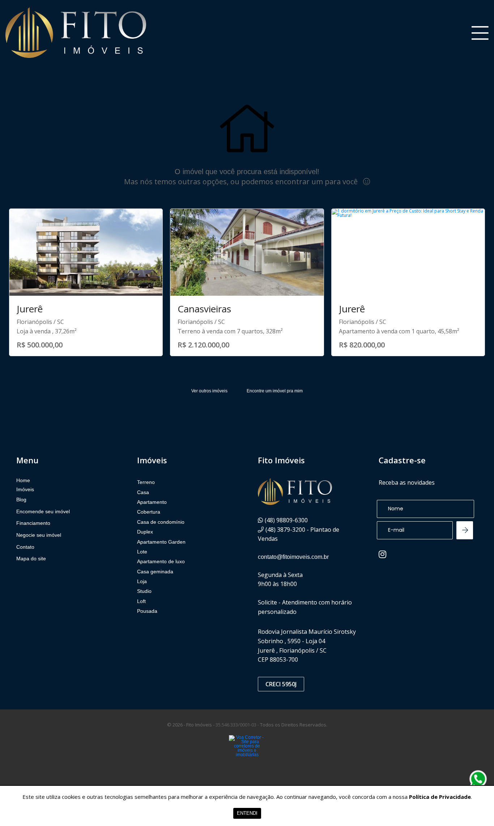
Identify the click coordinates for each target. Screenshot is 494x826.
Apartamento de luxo (161, 561)
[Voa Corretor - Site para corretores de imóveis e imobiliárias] (247, 757)
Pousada (147, 611)
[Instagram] (382, 554)
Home (23, 480)
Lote (142, 552)
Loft (141, 601)
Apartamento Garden (161, 542)
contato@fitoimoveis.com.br (293, 557)
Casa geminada (155, 571)
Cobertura (148, 512)
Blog (21, 499)
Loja (142, 581)
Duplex (145, 532)
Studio (144, 591)
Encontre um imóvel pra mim (275, 390)
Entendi (247, 813)
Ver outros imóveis (209, 390)
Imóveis (25, 489)
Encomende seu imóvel (43, 511)
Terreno (146, 482)
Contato (25, 547)
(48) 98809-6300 (286, 520)
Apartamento (152, 502)
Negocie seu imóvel (38, 535)
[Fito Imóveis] (75, 32)
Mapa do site (31, 558)
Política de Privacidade (440, 796)
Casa (143, 492)
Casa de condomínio (160, 522)
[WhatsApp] (478, 779)
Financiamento (33, 523)
